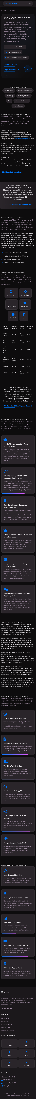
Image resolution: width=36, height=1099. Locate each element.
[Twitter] (2, 1008)
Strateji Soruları (6, 1027)
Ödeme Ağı (10, 96)
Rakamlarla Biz (5, 1021)
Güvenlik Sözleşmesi (22, 101)
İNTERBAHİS (11, 3)
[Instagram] (5, 1008)
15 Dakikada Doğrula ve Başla (11, 172)
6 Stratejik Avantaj (23, 96)
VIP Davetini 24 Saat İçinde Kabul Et (18, 406)
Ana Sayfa (4, 10)
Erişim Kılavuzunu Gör (11, 70)
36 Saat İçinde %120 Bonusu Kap (18, 204)
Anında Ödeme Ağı (6, 1024)
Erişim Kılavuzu (9, 90)
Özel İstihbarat (18, 106)
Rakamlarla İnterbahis (25, 90)
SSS (9, 101)
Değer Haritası (5, 1018)
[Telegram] (11, 1008)
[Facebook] (8, 1008)
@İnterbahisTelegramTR (22, 139)
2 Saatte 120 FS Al (10, 65)
